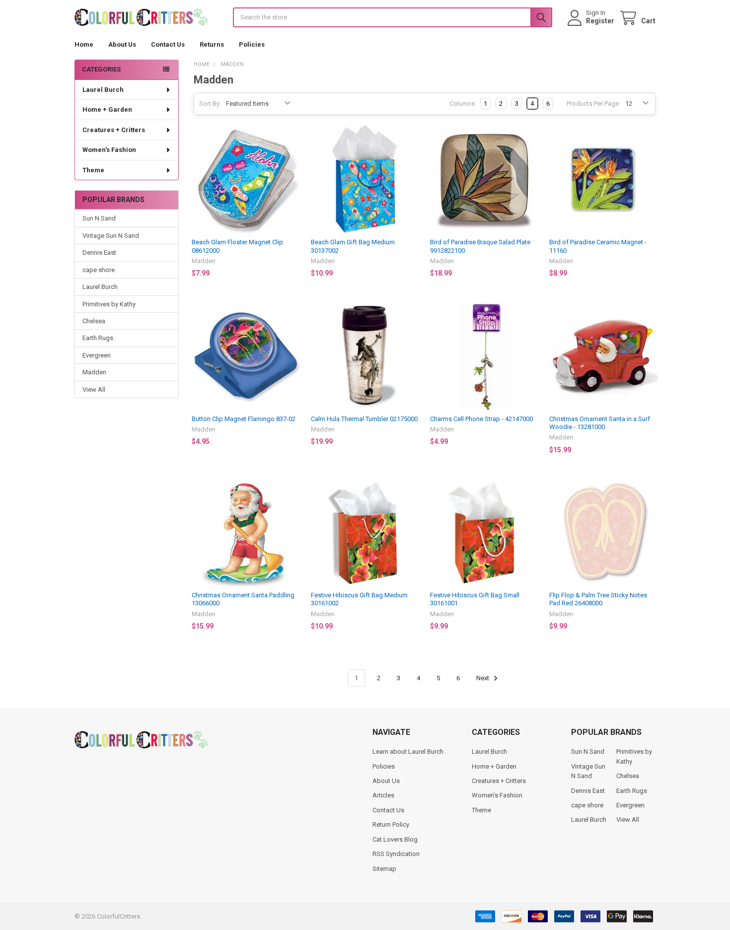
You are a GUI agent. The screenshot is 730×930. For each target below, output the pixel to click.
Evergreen (96, 355)
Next (483, 678)
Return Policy (390, 824)
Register (600, 21)
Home (83, 44)
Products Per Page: (593, 103)
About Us (122, 44)
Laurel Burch (103, 89)
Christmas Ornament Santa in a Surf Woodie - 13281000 (599, 422)
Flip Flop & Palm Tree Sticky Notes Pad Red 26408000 (598, 599)
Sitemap (384, 868)
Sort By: (210, 103)
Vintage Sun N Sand (110, 235)
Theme (93, 170)
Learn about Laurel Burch (407, 751)
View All (93, 389)
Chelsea (93, 321)
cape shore (98, 270)
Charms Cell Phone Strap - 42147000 (481, 419)
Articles (383, 795)
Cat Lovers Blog (395, 839)
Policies (252, 44)
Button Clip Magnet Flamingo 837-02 (243, 419)
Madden (94, 372)
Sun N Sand (99, 218)
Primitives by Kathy (109, 304)
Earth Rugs (97, 338)
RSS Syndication (396, 854)
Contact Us (168, 44)
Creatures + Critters (113, 130)
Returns (212, 44)
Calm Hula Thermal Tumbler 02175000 (364, 419)
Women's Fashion (109, 149)
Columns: (462, 103)
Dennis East (99, 252)
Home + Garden (107, 109)
